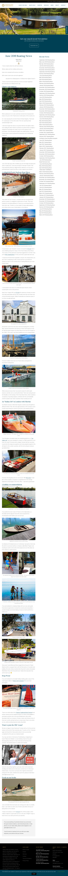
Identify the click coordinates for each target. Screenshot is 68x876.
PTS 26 (29, 248)
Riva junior (28, 477)
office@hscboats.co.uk (58, 867)
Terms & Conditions (27, 858)
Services (46, 5)
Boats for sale (23, 5)
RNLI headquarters (9, 254)
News (52, 5)
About (57, 5)
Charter (39, 5)
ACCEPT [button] (34, 873)
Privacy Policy (26, 860)
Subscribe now (34, 45)
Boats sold (32, 5)
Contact (63, 5)
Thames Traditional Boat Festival (24, 712)
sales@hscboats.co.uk (58, 863)
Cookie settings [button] (61, 871)
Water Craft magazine (18, 680)
